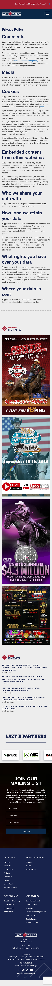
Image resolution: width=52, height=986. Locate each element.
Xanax (42, 106)
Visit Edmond (9, 908)
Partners (7, 873)
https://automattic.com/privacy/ (26, 60)
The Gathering (31, 919)
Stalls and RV (31, 869)
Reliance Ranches (10, 887)
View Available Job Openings (26, 965)
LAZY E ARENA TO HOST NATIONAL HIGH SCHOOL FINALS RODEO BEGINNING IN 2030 (23, 698)
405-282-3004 (20, 948)
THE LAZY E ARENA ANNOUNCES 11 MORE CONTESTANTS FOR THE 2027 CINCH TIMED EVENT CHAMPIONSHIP (24, 667)
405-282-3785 (35, 948)
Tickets (29, 866)
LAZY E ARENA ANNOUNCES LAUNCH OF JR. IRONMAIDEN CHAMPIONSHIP (21, 689)
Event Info (42, 4)
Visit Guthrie (8, 912)
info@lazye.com (26, 942)
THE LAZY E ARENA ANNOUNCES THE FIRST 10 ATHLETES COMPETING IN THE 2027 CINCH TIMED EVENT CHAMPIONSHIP (24, 679)
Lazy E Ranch (8, 884)
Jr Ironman (30, 908)
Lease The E (8, 869)
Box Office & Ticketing (12, 901)
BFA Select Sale (32, 922)
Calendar (7, 862)
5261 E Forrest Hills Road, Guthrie (32, 959)
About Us (7, 866)
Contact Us (8, 876)
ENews (6, 880)
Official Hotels (9, 904)
